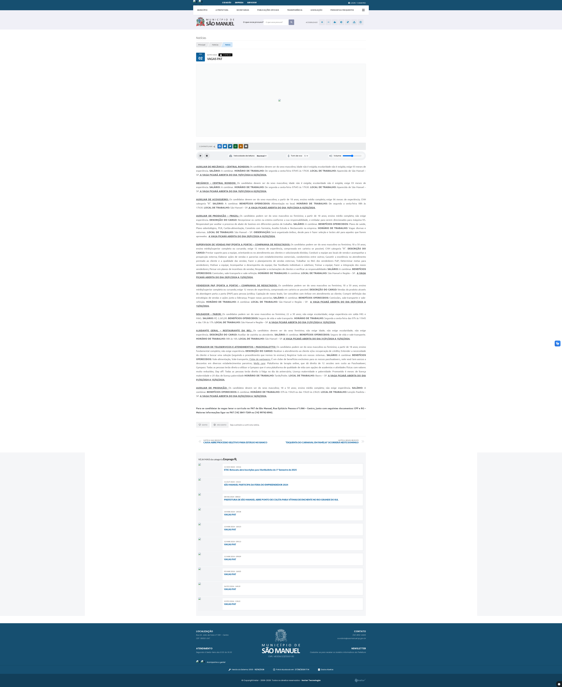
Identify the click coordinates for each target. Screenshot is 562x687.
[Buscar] (291, 22)
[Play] (200, 156)
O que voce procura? (253, 22)
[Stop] (207, 156)
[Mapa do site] (354, 22)
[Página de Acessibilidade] (361, 22)
